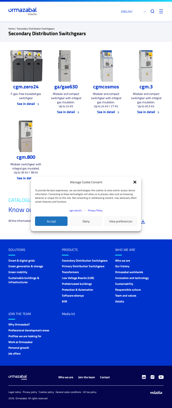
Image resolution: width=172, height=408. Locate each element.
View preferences (120, 221)
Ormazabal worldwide (129, 272)
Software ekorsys (73, 295)
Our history (122, 266)
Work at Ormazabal (20, 342)
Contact (105, 377)
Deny (86, 221)
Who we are (125, 249)
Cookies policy (46, 392)
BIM (64, 301)
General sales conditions (68, 392)
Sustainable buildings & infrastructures (23, 280)
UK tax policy (89, 392)
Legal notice (14, 392)
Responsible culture (128, 289)
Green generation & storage (25, 266)
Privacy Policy (95, 210)
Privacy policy (30, 392)
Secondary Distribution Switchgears (85, 260)
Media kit (68, 313)
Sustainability (124, 283)
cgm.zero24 (75, 210)
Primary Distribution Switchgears (83, 266)
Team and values (125, 295)
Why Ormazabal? (19, 324)
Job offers (14, 353)
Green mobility (17, 272)
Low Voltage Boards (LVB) (78, 278)
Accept (51, 221)
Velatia (119, 301)
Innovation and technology (132, 278)
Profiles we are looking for (24, 336)
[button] (135, 182)
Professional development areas (28, 330)
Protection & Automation (77, 289)
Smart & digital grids (21, 260)
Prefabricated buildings (77, 283)
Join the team (19, 313)
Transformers (70, 272)
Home (11, 29)
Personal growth (18, 347)
